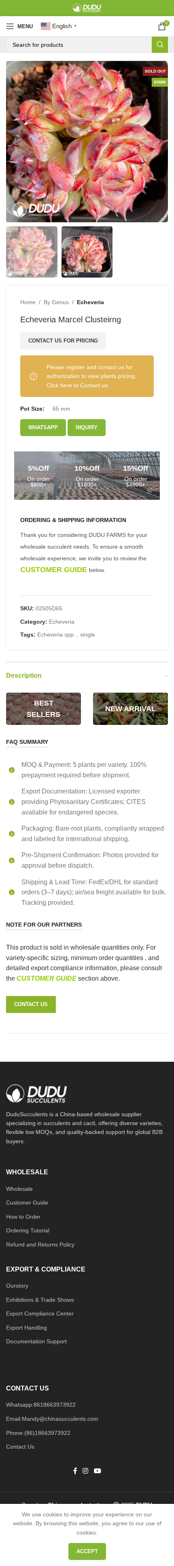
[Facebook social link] (75, 1471)
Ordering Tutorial (27, 1230)
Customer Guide (27, 1202)
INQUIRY (87, 427)
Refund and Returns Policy (40, 1244)
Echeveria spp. (56, 634)
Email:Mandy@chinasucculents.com (52, 1419)
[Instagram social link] (85, 1471)
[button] (14, 142)
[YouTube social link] (97, 1471)
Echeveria (90, 302)
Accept (87, 1551)
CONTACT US (31, 1004)
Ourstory (17, 1285)
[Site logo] (87, 7)
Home (28, 302)
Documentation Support (36, 1341)
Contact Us (20, 1446)
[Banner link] (43, 709)
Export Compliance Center (40, 1313)
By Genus (56, 302)
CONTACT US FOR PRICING (63, 341)
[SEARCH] (160, 45)
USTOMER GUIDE (49, 978)
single (87, 634)
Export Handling (26, 1327)
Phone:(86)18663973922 (38, 1433)
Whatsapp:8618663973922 (41, 1404)
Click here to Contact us (77, 385)
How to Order (23, 1216)
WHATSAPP (43, 427)
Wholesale (19, 1189)
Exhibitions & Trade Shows (40, 1300)
